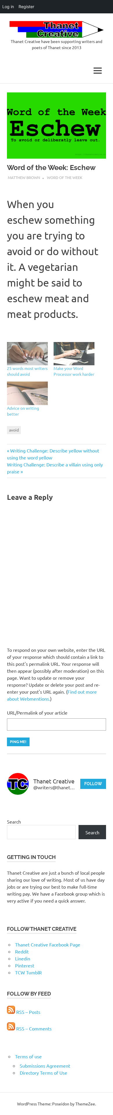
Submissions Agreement (45, 1066)
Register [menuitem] (26, 6)
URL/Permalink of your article (37, 712)
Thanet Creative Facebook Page (47, 944)
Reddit (22, 951)
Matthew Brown (24, 177)
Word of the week (64, 177)
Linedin (22, 958)
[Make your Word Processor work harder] (74, 354)
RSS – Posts (27, 1012)
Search (14, 821)
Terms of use (28, 1056)
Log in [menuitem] (8, 6)
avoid (14, 429)
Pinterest (24, 965)
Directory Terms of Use (43, 1072)
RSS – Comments (33, 1028)
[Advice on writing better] (27, 393)
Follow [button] (93, 783)
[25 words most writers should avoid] (27, 354)
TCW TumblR (28, 972)
